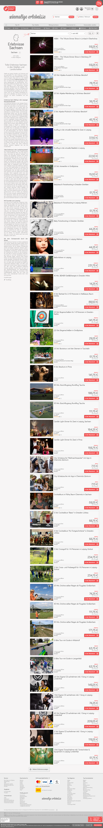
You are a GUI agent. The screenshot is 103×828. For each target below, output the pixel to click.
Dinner (21, 800)
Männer (21, 780)
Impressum (6, 799)
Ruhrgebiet (69, 798)
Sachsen (85, 786)
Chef (21, 790)
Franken (69, 791)
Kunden (21, 788)
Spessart (69, 802)
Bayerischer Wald (71, 788)
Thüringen (85, 791)
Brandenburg (86, 793)
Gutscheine (22, 795)
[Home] (6, 25)
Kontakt (6, 786)
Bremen (85, 788)
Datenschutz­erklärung (9, 800)
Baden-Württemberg (87, 787)
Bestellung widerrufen (9, 785)
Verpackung (6, 781)
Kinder (21, 784)
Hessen (85, 792)
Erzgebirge (69, 790)
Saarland (85, 797)
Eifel (68, 786)
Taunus (69, 803)
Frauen (21, 781)
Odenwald (69, 797)
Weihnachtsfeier (23, 803)
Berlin (84, 784)
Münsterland (70, 794)
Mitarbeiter (22, 787)
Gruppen (6, 792)
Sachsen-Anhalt (86, 794)
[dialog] (51, 825)
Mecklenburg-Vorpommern (89, 796)
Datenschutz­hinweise (9, 801)
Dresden (16, 73)
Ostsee (69, 784)
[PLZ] (53, 17)
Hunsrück (69, 792)
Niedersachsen (86, 785)
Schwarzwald (70, 782)
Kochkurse (22, 802)
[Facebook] (57, 810)
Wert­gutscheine (53, 25)
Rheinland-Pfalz (86, 790)
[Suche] (78, 17)
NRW (84, 781)
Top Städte (35, 25)
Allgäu (68, 780)
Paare (21, 782)
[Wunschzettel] (97, 9)
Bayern (84, 780)
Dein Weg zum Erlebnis (9, 780)
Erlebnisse (22, 797)
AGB (5, 797)
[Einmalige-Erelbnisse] (51, 798)
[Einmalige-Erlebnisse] (27, 17)
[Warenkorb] (92, 9)
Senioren (22, 786)
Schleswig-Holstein (87, 798)
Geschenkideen (23, 796)
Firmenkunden (7, 791)
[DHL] (38, 790)
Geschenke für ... (71, 25)
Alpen (68, 787)
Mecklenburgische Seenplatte (74, 800)
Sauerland (69, 799)
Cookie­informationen (9, 802)
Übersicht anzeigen (47, 790)
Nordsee (69, 796)
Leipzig (11, 73)
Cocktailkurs (19, 95)
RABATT (98, 5)
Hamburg (85, 782)
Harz (68, 781)
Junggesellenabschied (25, 806)
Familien (22, 785)
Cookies (14, 825)
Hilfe (5, 782)
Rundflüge (8, 279)
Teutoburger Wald (71, 804)
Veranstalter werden (90, 25)
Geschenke (22, 801)
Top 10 (17, 25)
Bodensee (69, 785)
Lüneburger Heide (71, 793)
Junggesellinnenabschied (25, 804)
